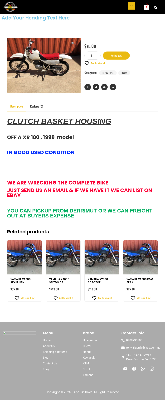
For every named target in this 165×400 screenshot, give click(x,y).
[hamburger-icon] (131, 6)
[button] (73, 43)
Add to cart (116, 55)
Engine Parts (107, 73)
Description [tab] (16, 106)
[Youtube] (125, 369)
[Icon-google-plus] (143, 369)
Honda (124, 73)
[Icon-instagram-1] (152, 369)
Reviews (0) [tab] (36, 106)
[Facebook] (134, 369)
